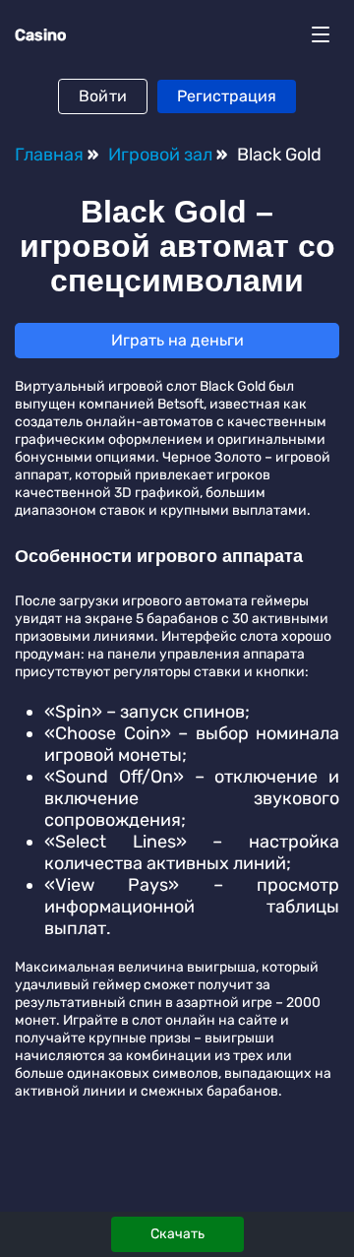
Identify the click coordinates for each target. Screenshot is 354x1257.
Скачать (177, 1234)
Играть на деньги (177, 340)
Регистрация (226, 96)
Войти (103, 96)
